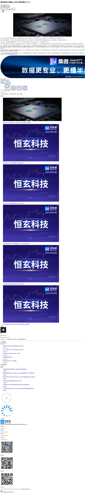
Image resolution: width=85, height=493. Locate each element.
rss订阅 (25, 424)
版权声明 (5, 424)
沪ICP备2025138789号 (25, 489)
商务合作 (22, 424)
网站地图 (15, 424)
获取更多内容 (3, 364)
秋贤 (4, 4)
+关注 (2, 326)
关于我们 (19, 424)
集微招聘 (9, 424)
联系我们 (12, 424)
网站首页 (2, 424)
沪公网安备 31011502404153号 (8, 491)
